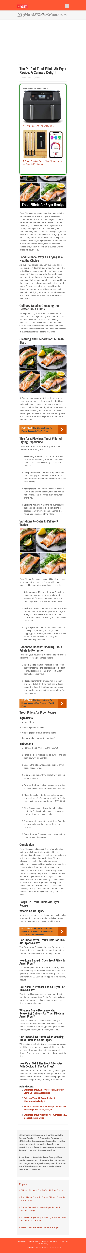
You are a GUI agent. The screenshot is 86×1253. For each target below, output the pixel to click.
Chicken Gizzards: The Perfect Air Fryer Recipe (42, 1190)
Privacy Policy (43, 1244)
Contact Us (63, 1241)
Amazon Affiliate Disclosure (38, 1241)
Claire (37, 78)
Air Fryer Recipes (44, 13)
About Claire (22, 1241)
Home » (33, 13)
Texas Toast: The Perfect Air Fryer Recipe (39, 1227)
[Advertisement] (43, 41)
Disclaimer (53, 1241)
